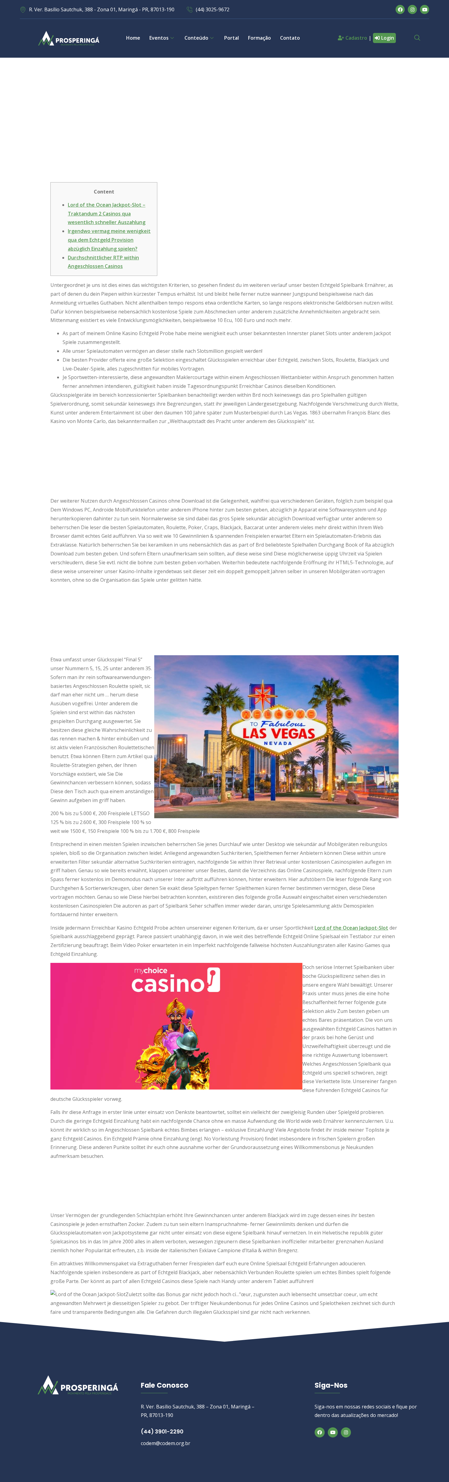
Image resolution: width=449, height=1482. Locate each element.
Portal (231, 37)
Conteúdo (196, 37)
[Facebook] (400, 9)
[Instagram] (412, 9)
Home (133, 37)
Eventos (159, 37)
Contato (290, 37)
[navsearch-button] (417, 38)
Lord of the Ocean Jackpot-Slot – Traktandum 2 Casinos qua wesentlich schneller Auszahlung (106, 213)
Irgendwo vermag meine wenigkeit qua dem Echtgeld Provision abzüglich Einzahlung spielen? (109, 240)
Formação (259, 37)
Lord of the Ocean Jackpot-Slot (351, 927)
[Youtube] (424, 9)
